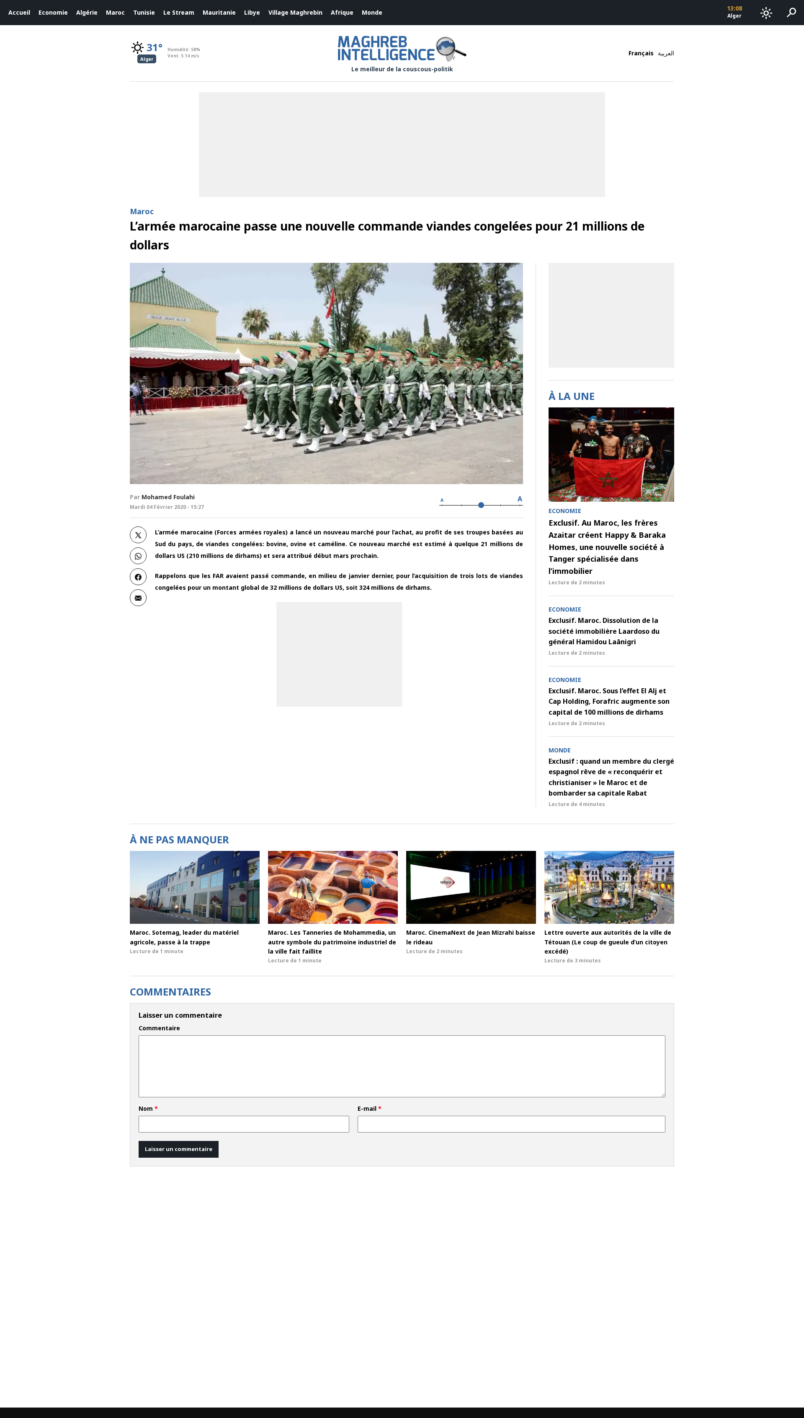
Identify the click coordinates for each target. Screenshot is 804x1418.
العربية (666, 53)
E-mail (369, 1109)
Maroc (115, 12)
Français (641, 53)
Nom (148, 1109)
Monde (372, 12)
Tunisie (144, 12)
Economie (53, 12)
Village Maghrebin (295, 12)
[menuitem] (19, 12)
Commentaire (159, 1028)
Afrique (342, 12)
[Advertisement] (339, 654)
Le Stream (178, 12)
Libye (252, 12)
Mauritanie (219, 12)
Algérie (87, 12)
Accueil (19, 12)
